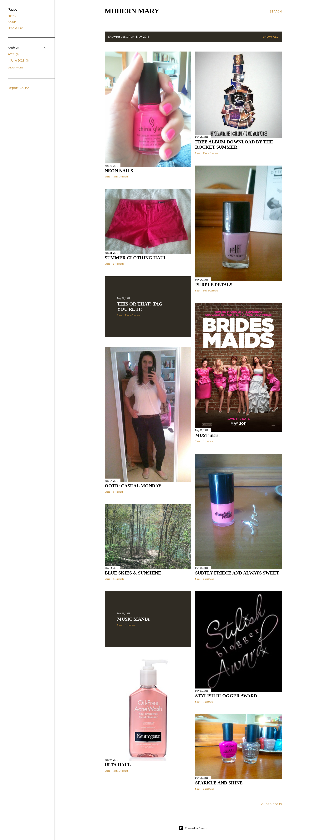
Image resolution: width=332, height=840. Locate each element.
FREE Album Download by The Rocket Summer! (234, 144)
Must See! (207, 435)
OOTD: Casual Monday (133, 485)
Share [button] (107, 176)
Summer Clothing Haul (136, 257)
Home (12, 15)
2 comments (118, 263)
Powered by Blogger (196, 828)
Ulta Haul (118, 764)
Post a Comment (120, 176)
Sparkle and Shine (219, 782)
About (12, 22)
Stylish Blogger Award (226, 695)
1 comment (208, 441)
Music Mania (133, 619)
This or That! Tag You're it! (139, 306)
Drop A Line (16, 28)
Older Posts (271, 804)
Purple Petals (213, 284)
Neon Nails (119, 170)
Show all (270, 36)
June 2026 (19, 60)
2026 (13, 54)
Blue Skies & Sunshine (133, 572)
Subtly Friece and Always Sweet (237, 572)
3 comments (118, 578)
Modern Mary (132, 11)
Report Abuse (18, 88)
